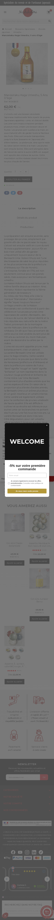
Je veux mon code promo (27, 491)
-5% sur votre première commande (27, 467)
